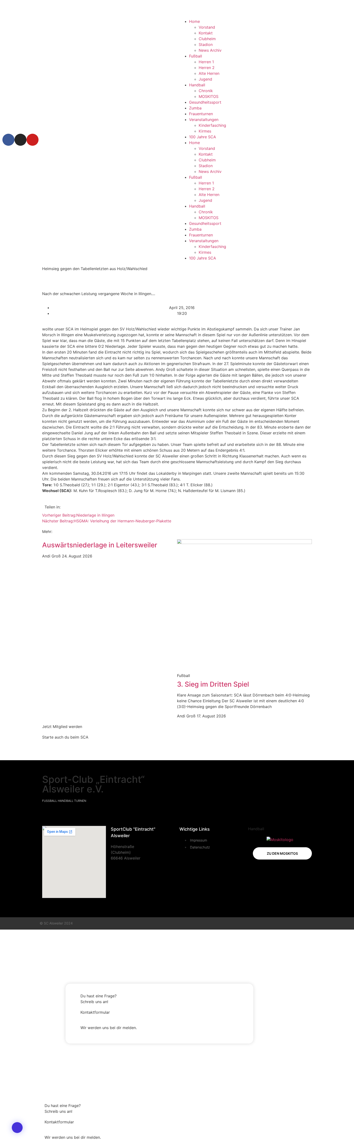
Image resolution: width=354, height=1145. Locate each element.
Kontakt (206, 33)
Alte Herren (209, 73)
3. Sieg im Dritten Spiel (213, 684)
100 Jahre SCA (202, 136)
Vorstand (207, 27)
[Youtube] (32, 140)
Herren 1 (206, 61)
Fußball (195, 56)
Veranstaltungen (203, 119)
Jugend (205, 79)
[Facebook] (8, 140)
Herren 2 (207, 67)
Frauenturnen (201, 113)
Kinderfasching (212, 125)
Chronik (206, 90)
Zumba (195, 108)
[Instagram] (20, 140)
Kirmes (205, 131)
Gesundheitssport (205, 102)
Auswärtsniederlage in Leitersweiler (99, 545)
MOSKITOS (208, 96)
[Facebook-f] (293, 923)
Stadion (206, 44)
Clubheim (207, 38)
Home (194, 21)
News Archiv (210, 50)
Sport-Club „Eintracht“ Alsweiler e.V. (93, 784)
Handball (197, 84)
